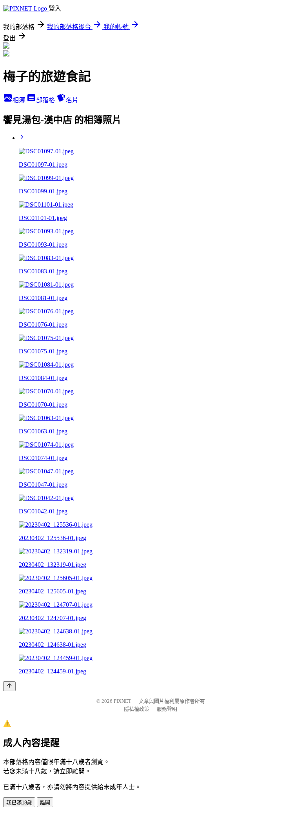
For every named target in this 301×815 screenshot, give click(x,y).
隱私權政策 (136, 709)
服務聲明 (167, 709)
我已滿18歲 (19, 803)
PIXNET (122, 701)
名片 (72, 100)
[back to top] (9, 686)
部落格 (46, 100)
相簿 (20, 100)
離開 (45, 803)
